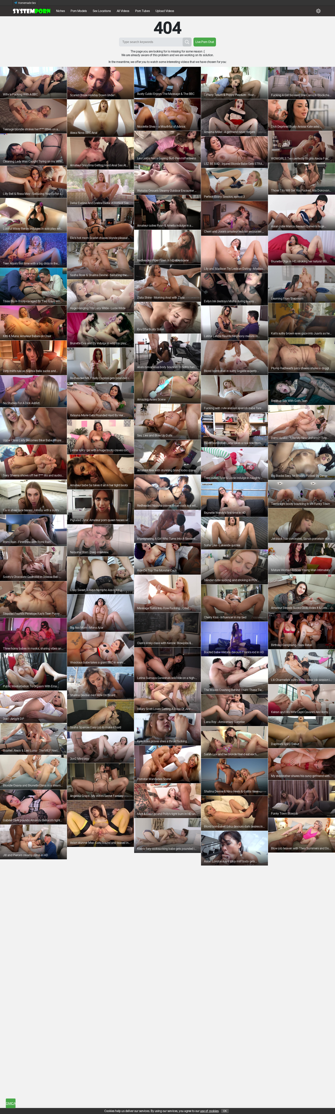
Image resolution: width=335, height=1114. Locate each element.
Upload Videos (164, 11)
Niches (60, 11)
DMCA (11, 1103)
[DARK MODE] (318, 11)
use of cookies (209, 1111)
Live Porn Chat (204, 42)
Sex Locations (102, 11)
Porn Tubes (142, 11)
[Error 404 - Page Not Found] (31, 11)
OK (225, 1111)
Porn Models (79, 11)
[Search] (187, 42)
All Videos (123, 11)
